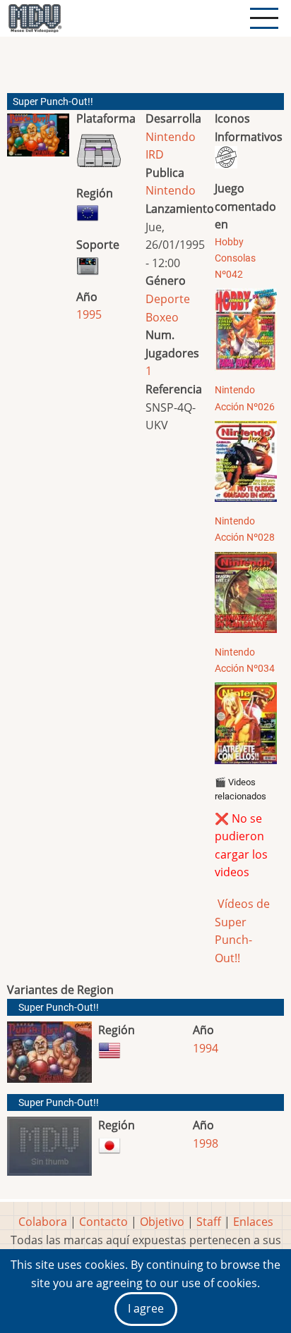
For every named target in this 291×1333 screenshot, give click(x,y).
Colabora (42, 1221)
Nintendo (171, 190)
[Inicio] (34, 18)
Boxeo (162, 317)
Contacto (103, 1221)
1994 (205, 1048)
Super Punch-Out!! (58, 1008)
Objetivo (162, 1221)
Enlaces (253, 1221)
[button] (38, 140)
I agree (146, 1308)
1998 (205, 1143)
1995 (89, 314)
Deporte (168, 299)
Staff (208, 1221)
